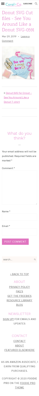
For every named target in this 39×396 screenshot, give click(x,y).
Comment (8, 168)
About (19, 345)
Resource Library (19, 300)
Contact (19, 341)
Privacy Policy (19, 287)
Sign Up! (8, 319)
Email (6, 226)
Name (6, 211)
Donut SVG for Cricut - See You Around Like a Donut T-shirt (18, 97)
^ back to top (19, 274)
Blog (19, 304)
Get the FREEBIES (19, 296)
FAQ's (19, 291)
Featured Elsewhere (19, 350)
